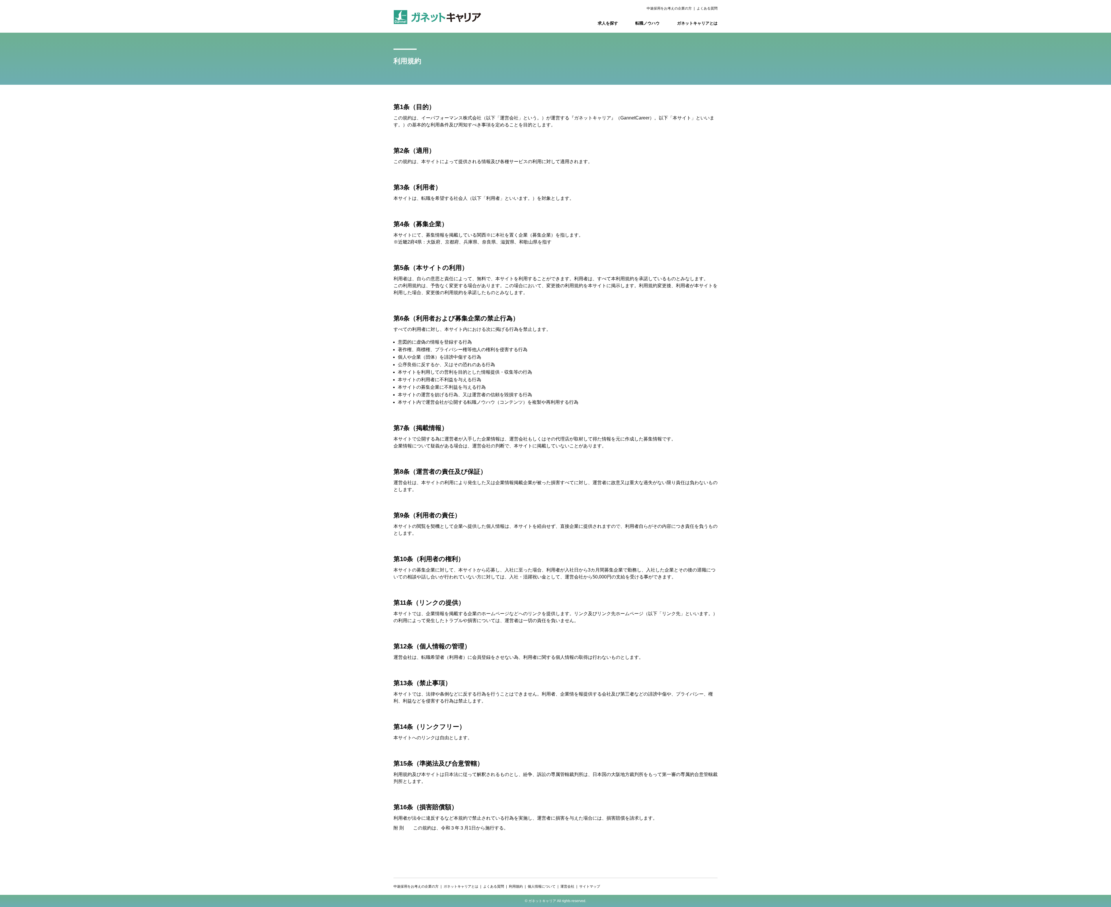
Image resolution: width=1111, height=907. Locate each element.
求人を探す (608, 23)
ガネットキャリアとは (697, 23)
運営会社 (567, 886)
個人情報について (542, 886)
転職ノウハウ (647, 23)
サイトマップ (589, 886)
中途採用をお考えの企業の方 (669, 8)
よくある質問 (707, 8)
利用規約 (516, 886)
